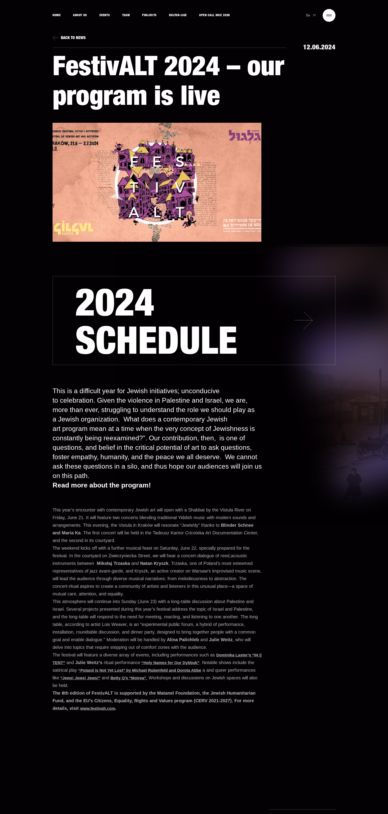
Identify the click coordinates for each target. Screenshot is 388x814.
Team (126, 15)
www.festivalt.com (97, 708)
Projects (149, 15)
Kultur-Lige (178, 15)
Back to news (73, 38)
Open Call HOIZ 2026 (214, 15)
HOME (57, 15)
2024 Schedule (156, 326)
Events (104, 15)
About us (80, 15)
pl (314, 15)
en (308, 15)
